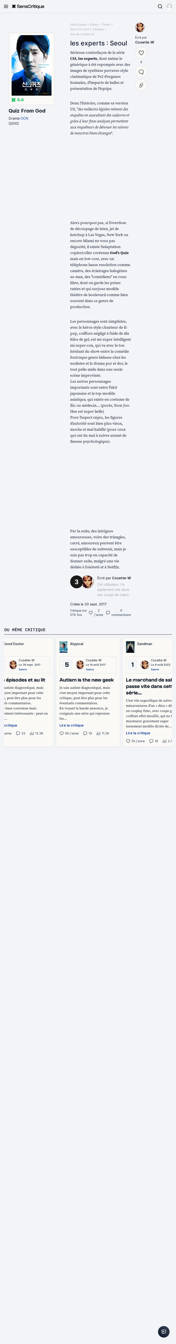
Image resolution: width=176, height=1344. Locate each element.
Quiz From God (27, 111)
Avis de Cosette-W (82, 34)
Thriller (106, 24)
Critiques (98, 29)
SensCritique (78, 24)
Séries (94, 24)
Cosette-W (121, 578)
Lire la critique (71, 725)
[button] (169, 6)
